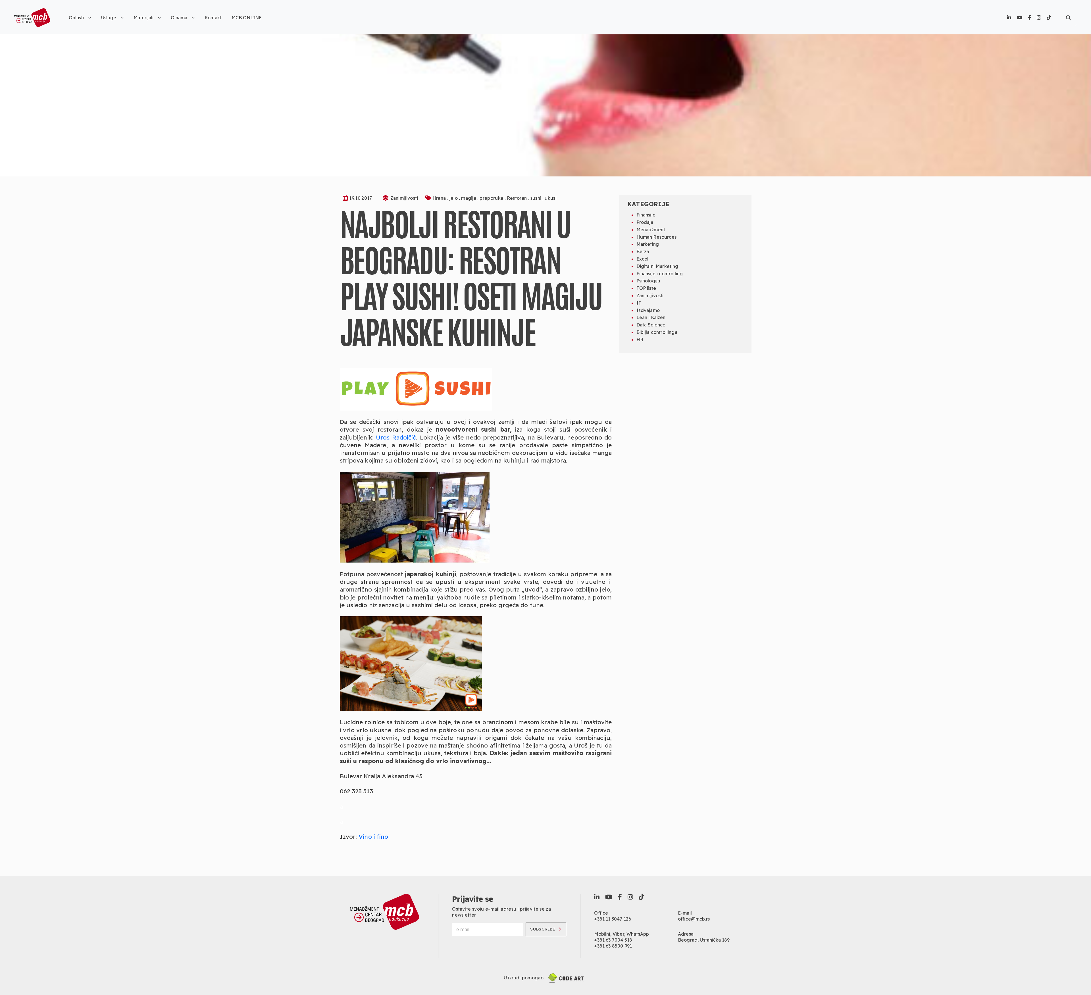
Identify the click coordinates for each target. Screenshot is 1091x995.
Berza (642, 251)
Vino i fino (373, 836)
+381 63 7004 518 (613, 940)
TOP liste (646, 288)
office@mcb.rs (694, 919)
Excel (642, 259)
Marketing (647, 244)
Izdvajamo (648, 310)
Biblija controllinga (656, 332)
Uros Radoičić (396, 437)
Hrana (439, 198)
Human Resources (656, 237)
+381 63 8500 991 (613, 946)
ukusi (551, 198)
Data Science (651, 325)
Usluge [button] (108, 17)
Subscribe (542, 929)
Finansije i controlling (659, 273)
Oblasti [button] (76, 17)
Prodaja (644, 222)
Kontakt (213, 17)
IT (638, 303)
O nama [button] (179, 17)
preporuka (492, 198)
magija (469, 198)
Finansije (645, 215)
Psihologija (648, 281)
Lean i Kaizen (651, 317)
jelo (454, 198)
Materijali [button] (143, 17)
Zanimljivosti (404, 198)
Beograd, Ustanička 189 (704, 940)
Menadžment (650, 229)
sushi (536, 198)
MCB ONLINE (247, 17)
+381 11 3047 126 (612, 919)
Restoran (517, 198)
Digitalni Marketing (657, 266)
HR (639, 339)
